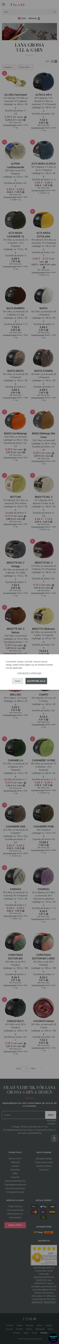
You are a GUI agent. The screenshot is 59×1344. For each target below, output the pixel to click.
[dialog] (29, 672)
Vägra (17, 681)
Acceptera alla (36, 681)
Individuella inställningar (29, 673)
